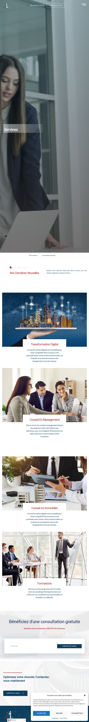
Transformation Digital (44, 344)
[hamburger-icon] (83, 4)
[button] (85, 695)
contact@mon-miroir (55, 5)
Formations (44, 583)
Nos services (33, 255)
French (13, 720)
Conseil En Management (45, 419)
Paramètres (77, 713)
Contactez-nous (13, 693)
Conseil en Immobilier (44, 508)
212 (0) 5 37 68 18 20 (38, 5)
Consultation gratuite (48, 255)
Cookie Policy (55, 718)
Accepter (41, 713)
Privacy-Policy (63, 718)
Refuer (59, 713)
